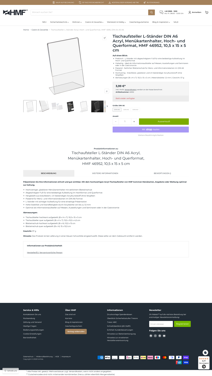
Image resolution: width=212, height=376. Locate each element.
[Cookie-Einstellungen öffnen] (205, 352)
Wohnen (76, 22)
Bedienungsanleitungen (33, 330)
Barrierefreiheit (29, 337)
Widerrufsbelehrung (44, 356)
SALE (176, 22)
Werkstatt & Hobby (116, 22)
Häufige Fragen (29, 326)
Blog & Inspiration (160, 22)
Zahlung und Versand (32, 322)
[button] (195, 12)
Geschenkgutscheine (139, 22)
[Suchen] (151, 12)
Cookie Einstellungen (32, 334)
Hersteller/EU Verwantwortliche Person (44, 252)
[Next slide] (107, 106)
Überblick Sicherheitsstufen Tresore (122, 318)
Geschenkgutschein (73, 326)
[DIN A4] (135, 112)
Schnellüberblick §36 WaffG (119, 326)
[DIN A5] (126, 112)
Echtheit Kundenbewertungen (120, 330)
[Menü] (208, 357)
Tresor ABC (112, 322)
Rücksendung (29, 318)
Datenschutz (28, 356)
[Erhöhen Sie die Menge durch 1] (134, 121)
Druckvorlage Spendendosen (119, 314)
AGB (57, 356)
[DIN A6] (117, 112)
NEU (44, 22)
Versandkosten (131, 90)
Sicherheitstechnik (59, 22)
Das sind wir (70, 314)
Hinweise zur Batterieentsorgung (121, 334)
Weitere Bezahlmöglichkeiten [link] (151, 135)
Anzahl (115, 116)
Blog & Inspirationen (74, 322)
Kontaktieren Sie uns (32, 314)
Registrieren (182, 324)
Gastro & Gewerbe (93, 22)
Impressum (66, 356)
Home (26, 30)
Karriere (68, 318)
